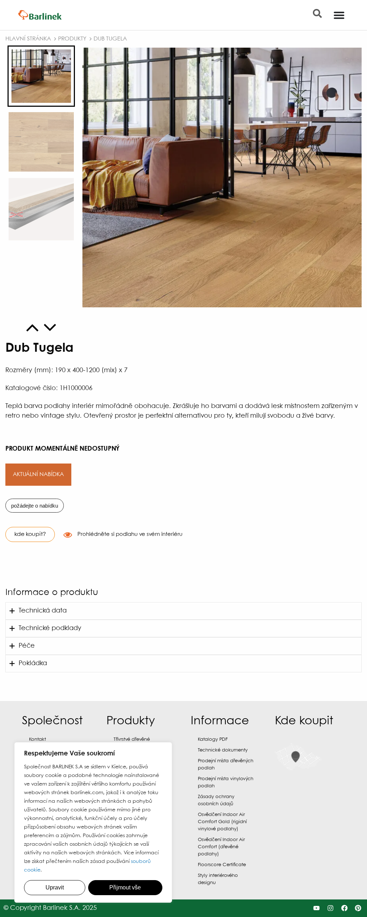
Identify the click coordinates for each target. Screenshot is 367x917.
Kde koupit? (30, 534)
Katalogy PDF (213, 739)
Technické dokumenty (223, 750)
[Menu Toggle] (339, 15)
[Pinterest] (358, 908)
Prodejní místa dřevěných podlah (225, 764)
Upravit (55, 887)
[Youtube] (316, 908)
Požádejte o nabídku (34, 506)
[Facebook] (344, 908)
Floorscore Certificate (222, 865)
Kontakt (37, 739)
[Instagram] (330, 908)
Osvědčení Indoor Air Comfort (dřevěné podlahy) (221, 846)
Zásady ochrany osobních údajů (216, 800)
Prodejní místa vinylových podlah (225, 782)
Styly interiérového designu (218, 879)
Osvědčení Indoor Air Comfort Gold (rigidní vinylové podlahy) (222, 821)
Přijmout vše (125, 887)
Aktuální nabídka (38, 474)
